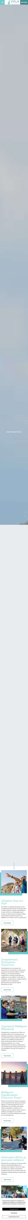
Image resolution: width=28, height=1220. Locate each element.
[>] (2, 2)
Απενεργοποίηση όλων (14, 1216)
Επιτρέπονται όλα (14, 1209)
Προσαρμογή (14, 1212)
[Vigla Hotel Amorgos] (14, 2)
